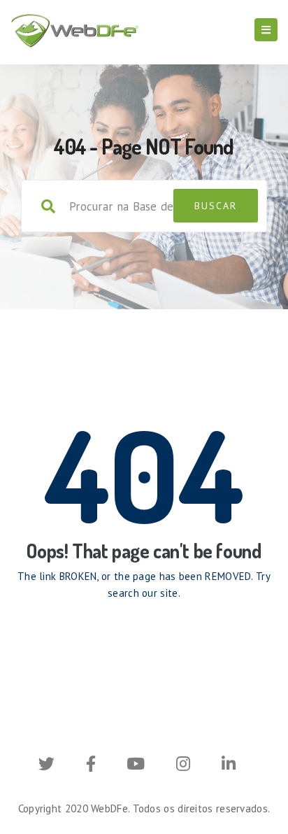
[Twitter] (46, 765)
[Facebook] (91, 765)
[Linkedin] (229, 765)
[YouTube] (136, 765)
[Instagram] (183, 765)
